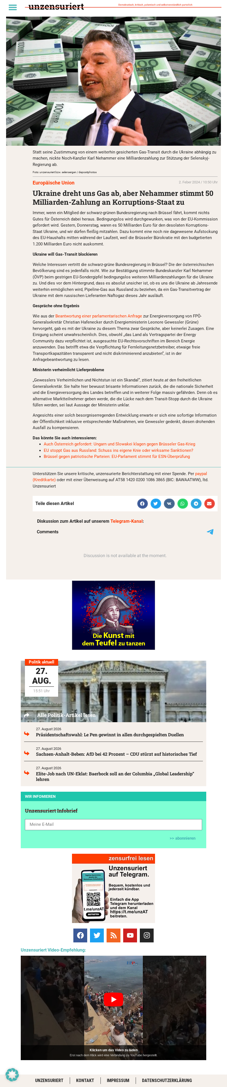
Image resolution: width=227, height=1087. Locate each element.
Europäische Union (53, 183)
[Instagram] (147, 935)
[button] (12, 7)
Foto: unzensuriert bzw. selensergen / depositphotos (65, 172)
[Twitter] (97, 935)
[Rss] (113, 935)
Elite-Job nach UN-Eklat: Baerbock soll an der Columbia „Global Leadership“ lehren (115, 776)
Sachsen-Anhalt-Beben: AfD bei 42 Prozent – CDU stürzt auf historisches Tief (116, 754)
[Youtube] (130, 935)
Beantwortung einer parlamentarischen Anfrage (98, 316)
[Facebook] (80, 935)
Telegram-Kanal (126, 521)
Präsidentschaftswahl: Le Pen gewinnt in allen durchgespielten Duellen (110, 734)
